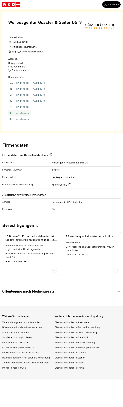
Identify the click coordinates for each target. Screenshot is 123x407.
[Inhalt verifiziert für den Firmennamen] (80, 22)
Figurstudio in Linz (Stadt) (15, 342)
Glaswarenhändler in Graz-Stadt (72, 337)
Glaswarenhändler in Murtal (69, 368)
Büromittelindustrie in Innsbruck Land (22, 327)
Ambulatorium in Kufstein (15, 332)
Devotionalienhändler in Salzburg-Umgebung (26, 358)
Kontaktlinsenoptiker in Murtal (18, 347)
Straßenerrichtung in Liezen (17, 337)
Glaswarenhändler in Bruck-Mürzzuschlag (77, 327)
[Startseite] (11, 4)
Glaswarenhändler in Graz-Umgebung (75, 342)
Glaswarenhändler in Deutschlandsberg (76, 332)
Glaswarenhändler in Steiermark (72, 322)
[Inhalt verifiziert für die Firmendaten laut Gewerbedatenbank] (51, 154)
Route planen (19, 70)
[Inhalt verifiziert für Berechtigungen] (37, 225)
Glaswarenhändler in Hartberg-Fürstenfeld (77, 347)
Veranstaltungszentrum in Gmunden (21, 322)
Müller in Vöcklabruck (14, 368)
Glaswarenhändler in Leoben (70, 358)
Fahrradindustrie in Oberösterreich (20, 353)
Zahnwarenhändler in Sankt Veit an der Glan (25, 363)
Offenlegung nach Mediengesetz (28, 291)
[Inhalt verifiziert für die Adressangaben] (20, 59)
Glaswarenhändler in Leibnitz (70, 353)
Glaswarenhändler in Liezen (69, 363)
